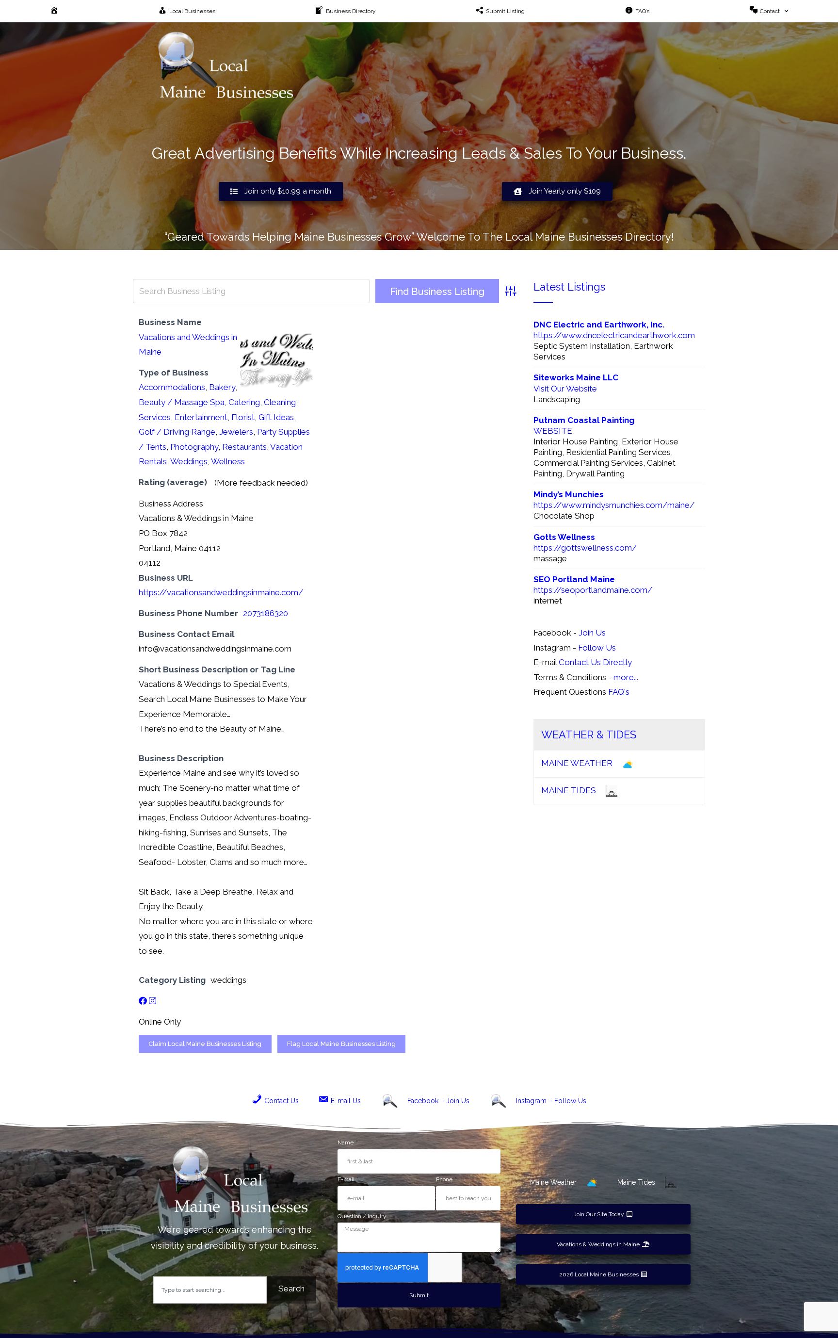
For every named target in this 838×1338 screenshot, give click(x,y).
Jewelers (236, 432)
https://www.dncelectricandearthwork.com (614, 335)
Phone (445, 1179)
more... (625, 677)
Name (346, 1142)
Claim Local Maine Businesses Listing (204, 1043)
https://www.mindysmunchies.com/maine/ (613, 505)
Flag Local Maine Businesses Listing (341, 1043)
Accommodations (172, 387)
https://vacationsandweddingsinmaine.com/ (221, 592)
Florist (243, 417)
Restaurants (244, 447)
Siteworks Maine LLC (575, 377)
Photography (194, 447)
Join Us (592, 632)
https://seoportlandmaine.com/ (592, 590)
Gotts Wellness (564, 537)
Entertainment (201, 417)
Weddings (189, 461)
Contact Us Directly (595, 662)
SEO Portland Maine (574, 579)
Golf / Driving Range (177, 432)
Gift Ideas (276, 417)
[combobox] (210, 1290)
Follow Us (597, 648)
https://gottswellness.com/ (585, 548)
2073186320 (265, 613)
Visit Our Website (565, 388)
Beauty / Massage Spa (182, 402)
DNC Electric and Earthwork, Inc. (598, 324)
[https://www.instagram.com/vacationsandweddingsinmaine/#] (152, 1001)
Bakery (222, 387)
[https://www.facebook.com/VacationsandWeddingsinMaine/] (143, 1001)
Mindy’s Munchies (568, 494)
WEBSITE (552, 431)
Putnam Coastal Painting (583, 420)
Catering (244, 402)
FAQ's (618, 692)
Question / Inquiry (362, 1216)
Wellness (228, 461)
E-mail (347, 1179)
